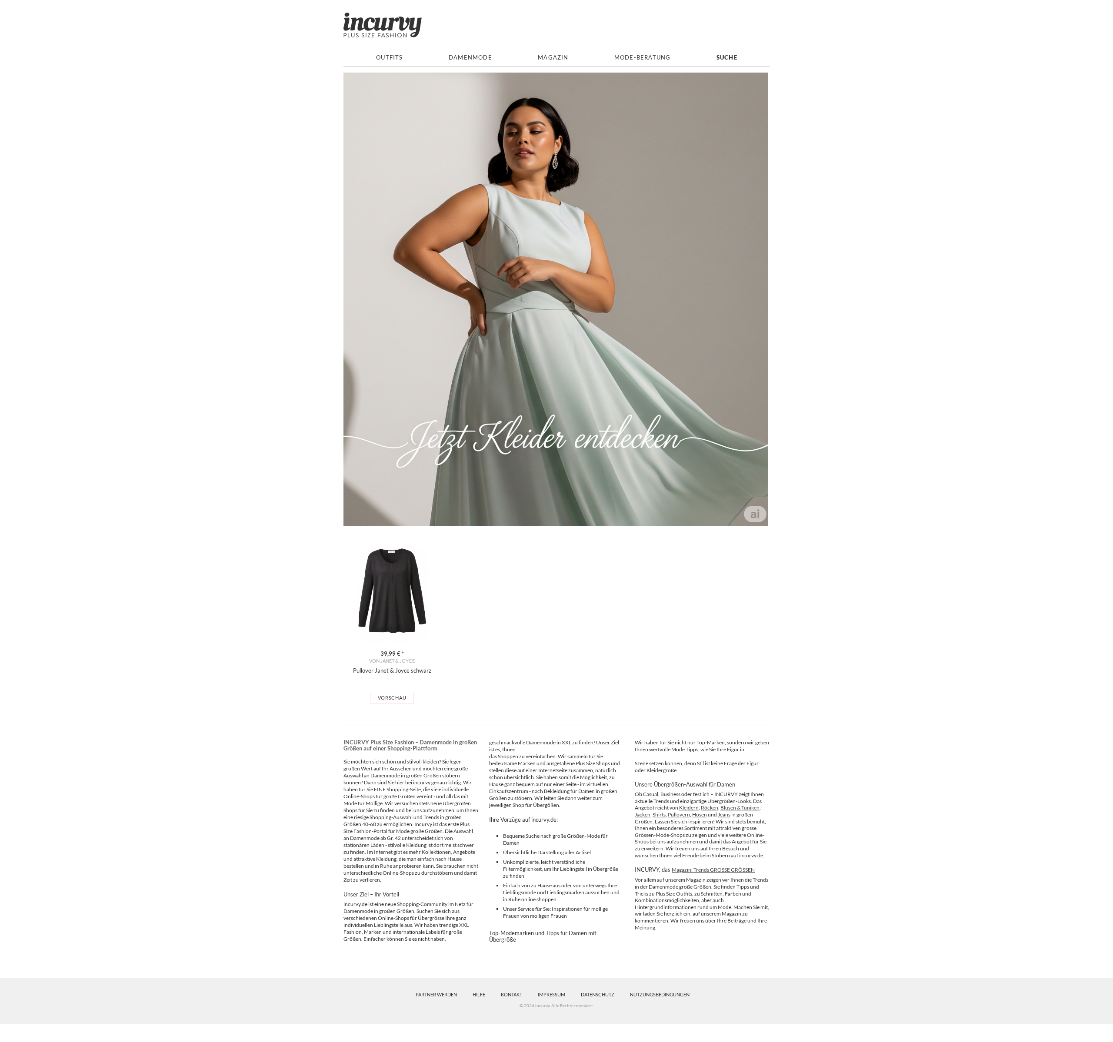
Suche (726, 57)
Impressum (551, 994)
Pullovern (679, 814)
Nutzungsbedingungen (660, 994)
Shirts (659, 814)
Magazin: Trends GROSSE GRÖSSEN (713, 869)
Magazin (553, 57)
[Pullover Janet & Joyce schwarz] (391, 596)
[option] (392, 626)
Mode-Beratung (642, 57)
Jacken (642, 814)
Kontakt (511, 994)
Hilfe (479, 994)
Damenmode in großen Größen (405, 775)
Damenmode (470, 57)
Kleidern (689, 807)
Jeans (724, 814)
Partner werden (436, 994)
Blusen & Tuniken (740, 807)
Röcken (709, 807)
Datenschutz (597, 994)
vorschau (392, 697)
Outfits (389, 57)
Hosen (699, 814)
